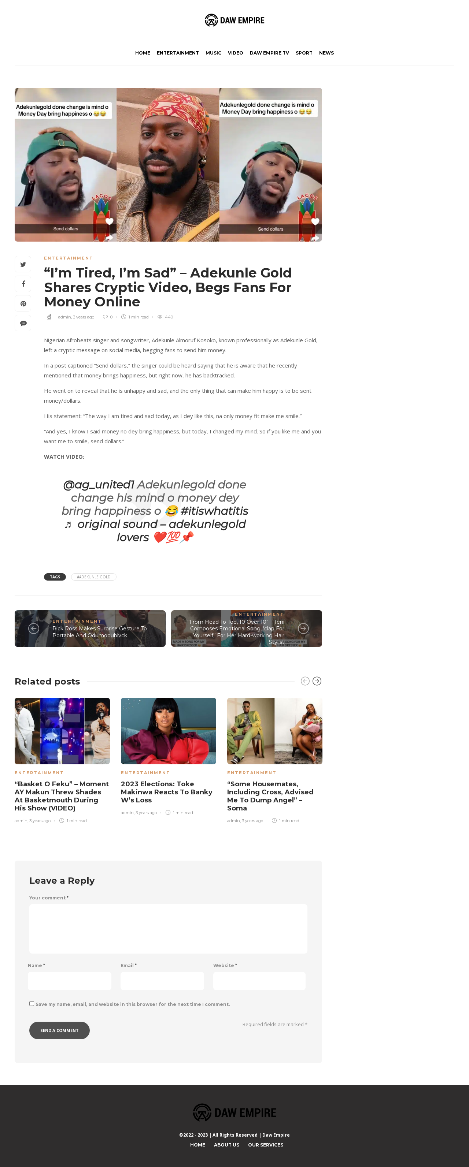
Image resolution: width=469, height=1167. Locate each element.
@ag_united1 (98, 484)
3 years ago (83, 317)
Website (225, 965)
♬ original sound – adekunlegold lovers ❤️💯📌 (155, 530)
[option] (62, 759)
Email (129, 965)
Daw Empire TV (269, 53)
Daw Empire (276, 1135)
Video (235, 53)
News (326, 53)
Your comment (49, 898)
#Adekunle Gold (94, 576)
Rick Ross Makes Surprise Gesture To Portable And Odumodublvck (99, 632)
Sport (304, 53)
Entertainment (178, 53)
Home (142, 53)
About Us (226, 1145)
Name (36, 965)
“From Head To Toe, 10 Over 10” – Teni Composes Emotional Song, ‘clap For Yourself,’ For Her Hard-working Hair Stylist (236, 632)
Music (213, 53)
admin (64, 317)
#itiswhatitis (214, 511)
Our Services (265, 1145)
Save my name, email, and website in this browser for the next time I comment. (133, 1004)
